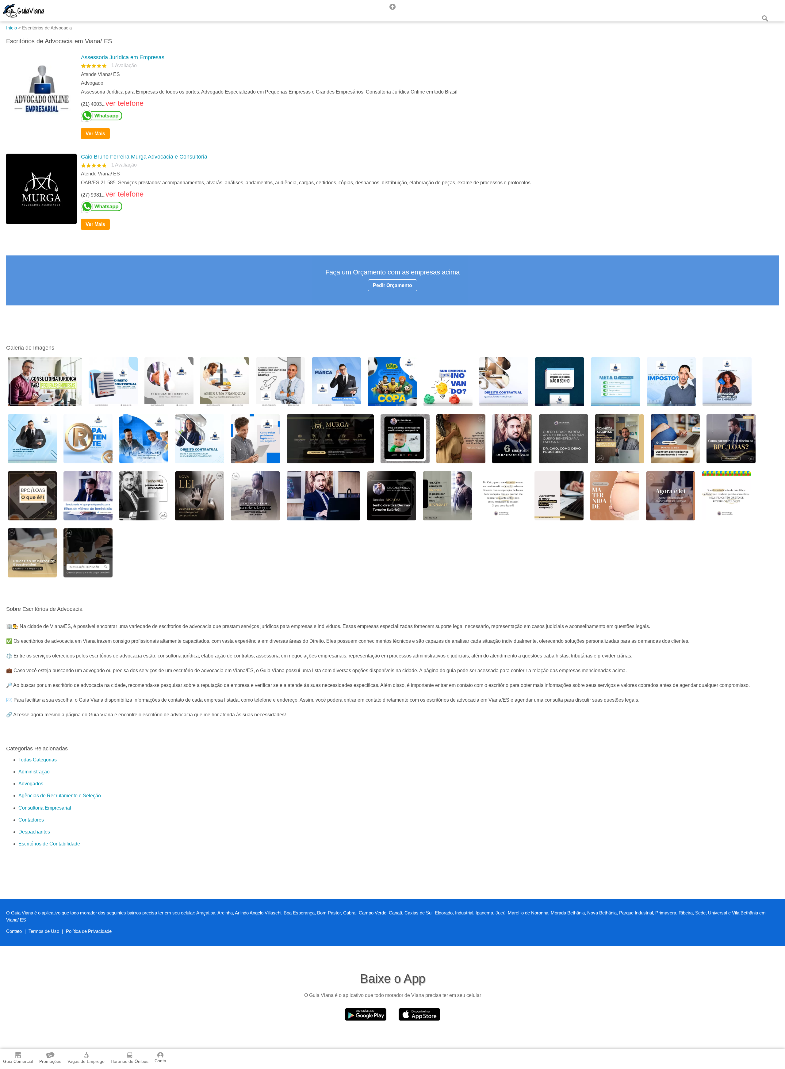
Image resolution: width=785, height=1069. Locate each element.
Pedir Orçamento (392, 285)
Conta (160, 1060)
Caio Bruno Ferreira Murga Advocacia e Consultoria (144, 157)
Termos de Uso (44, 931)
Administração (34, 771)
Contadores (31, 819)
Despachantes (34, 831)
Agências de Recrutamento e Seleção (59, 795)
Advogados (30, 783)
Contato (14, 931)
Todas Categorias (37, 759)
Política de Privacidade (89, 931)
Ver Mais (95, 133)
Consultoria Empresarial (44, 807)
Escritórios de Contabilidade (49, 843)
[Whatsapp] (427, 116)
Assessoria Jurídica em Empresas (122, 57)
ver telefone (124, 103)
